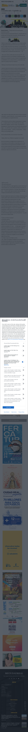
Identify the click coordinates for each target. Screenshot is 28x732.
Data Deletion (6, 412)
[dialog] (14, 366)
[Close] (25, 320)
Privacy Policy (21, 412)
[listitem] (14, 343)
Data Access (14, 412)
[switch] (23, 346)
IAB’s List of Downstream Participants (15, 339)
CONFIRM (8, 407)
